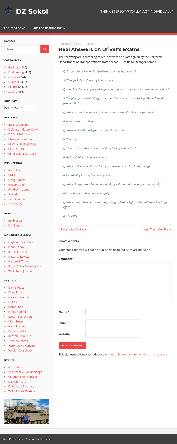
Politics (13, 87)
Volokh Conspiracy (20, 350)
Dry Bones (15, 225)
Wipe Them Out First (156, 229)
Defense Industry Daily (23, 129)
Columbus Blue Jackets (23, 377)
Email (64, 323)
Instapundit (15, 307)
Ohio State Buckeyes (21, 386)
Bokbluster (15, 221)
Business (14, 67)
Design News (16, 180)
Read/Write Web (19, 189)
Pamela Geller (17, 331)
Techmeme (15, 204)
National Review (18, 256)
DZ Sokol (32, 11)
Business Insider (19, 125)
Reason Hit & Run (19, 336)
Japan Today (16, 247)
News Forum (16, 326)
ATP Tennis (15, 367)
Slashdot (14, 194)
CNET (11, 175)
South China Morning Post (25, 266)
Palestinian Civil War (73, 229)
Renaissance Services (22, 154)
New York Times (18, 261)
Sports (12, 92)
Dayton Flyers (17, 381)
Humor (89, 43)
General (13, 77)
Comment (67, 259)
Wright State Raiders (21, 391)
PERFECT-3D (16, 149)
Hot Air (12, 302)
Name (64, 312)
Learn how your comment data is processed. (139, 354)
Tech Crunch (16, 199)
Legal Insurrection (20, 316)
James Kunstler (18, 312)
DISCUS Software (19, 134)
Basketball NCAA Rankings (25, 372)
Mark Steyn (15, 321)
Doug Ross (15, 292)
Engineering (16, 72)
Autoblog (14, 170)
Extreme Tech (17, 185)
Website (64, 334)
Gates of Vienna (18, 297)
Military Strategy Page (22, 144)
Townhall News (18, 341)
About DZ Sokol (15, 28)
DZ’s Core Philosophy (49, 28)
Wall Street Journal (20, 271)
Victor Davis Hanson (21, 346)
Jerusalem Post (18, 252)
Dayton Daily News (20, 242)
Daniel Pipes (16, 287)
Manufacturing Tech (21, 139)
